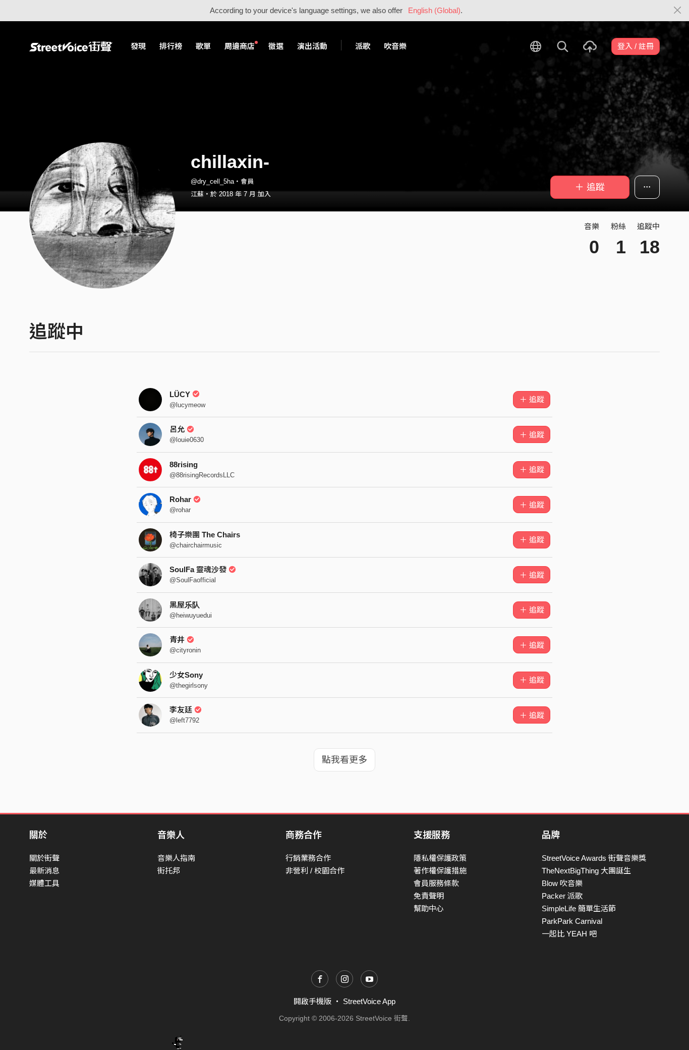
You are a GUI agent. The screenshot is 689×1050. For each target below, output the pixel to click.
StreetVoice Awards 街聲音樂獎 (594, 858)
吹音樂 (395, 46)
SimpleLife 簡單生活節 (579, 908)
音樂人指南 (176, 858)
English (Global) (434, 10)
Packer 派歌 (562, 896)
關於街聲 (44, 858)
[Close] (677, 11)
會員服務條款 (436, 883)
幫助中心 (429, 908)
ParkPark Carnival (572, 921)
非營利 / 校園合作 (314, 870)
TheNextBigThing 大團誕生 (586, 870)
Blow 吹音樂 (562, 883)
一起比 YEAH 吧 (569, 933)
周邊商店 (239, 46)
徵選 (275, 46)
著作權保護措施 (440, 870)
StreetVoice (70, 46)
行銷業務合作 (308, 858)
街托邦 (168, 870)
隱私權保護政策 (440, 858)
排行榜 (170, 46)
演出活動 (312, 46)
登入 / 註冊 (635, 46)
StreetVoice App (369, 1001)
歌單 (203, 46)
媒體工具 (44, 883)
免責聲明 (429, 896)
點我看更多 (344, 760)
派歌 (362, 46)
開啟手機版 (312, 1001)
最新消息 (44, 870)
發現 (138, 46)
